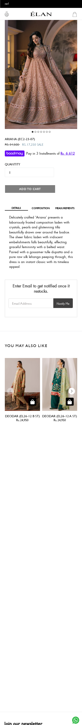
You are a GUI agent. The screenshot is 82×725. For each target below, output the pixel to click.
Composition (41, 208)
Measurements (65, 208)
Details (16, 208)
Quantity (11, 164)
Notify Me (63, 303)
